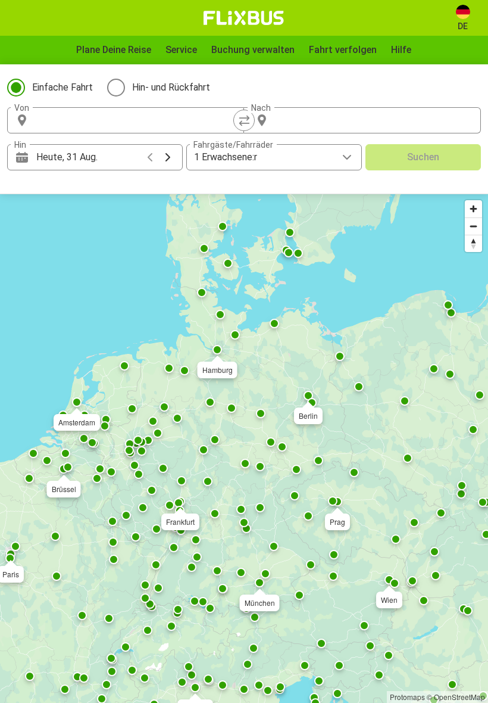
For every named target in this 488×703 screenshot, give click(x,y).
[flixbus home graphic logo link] (243, 18)
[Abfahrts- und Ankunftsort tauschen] (244, 120)
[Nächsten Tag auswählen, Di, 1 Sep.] (168, 157)
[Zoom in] (473, 208)
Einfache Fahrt (62, 87)
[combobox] (136, 120)
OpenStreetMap (459, 697)
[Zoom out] (473, 226)
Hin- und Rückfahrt (171, 87)
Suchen (423, 157)
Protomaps (407, 697)
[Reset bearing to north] (473, 243)
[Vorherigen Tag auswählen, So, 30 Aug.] (150, 157)
